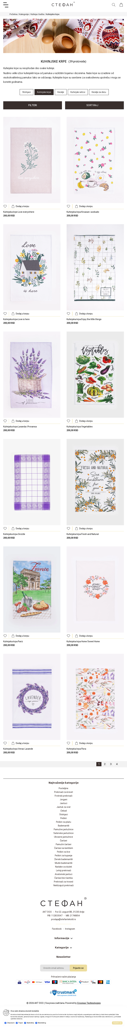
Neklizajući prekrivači (63, 885)
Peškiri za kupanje (63, 855)
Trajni (20, 1023)
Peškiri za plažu (63, 822)
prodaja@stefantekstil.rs (63, 919)
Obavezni (11, 1023)
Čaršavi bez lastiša (63, 878)
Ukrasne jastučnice (63, 837)
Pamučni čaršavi (63, 844)
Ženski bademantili (63, 859)
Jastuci (63, 803)
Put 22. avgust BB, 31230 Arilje (69, 912)
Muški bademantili (63, 863)
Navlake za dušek (63, 866)
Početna (13, 14)
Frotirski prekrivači (63, 796)
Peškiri (63, 818)
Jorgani (63, 799)
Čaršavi (63, 840)
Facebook (57, 929)
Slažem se (117, 1023)
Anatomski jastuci (63, 874)
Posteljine (63, 788)
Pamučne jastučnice (63, 829)
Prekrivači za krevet (63, 792)
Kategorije (24, 14)
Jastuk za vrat (63, 807)
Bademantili (63, 825)
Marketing (42, 1023)
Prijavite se (78, 968)
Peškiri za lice (63, 852)
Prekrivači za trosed (63, 881)
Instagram (70, 929)
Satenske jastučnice (63, 833)
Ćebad (63, 810)
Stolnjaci (63, 814)
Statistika (30, 1023)
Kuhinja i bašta (37, 14)
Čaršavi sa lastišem (63, 848)
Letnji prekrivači (63, 870)
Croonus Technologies (89, 1003)
